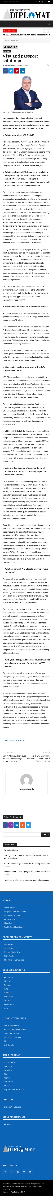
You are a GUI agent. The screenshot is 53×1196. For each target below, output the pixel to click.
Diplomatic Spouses (12, 1107)
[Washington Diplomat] (26, 13)
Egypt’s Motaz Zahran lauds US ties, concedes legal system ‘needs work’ (14, 758)
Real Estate (9, 1004)
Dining (7, 985)
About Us (8, 1085)
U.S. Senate (9, 1045)
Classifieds (8, 923)
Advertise (8, 1070)
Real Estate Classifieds (13, 927)
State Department (11, 1033)
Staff (6, 1074)
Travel (6, 1008)
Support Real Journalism (14, 1089)
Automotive (9, 977)
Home (7, 40)
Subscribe (8, 1081)
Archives (7, 1078)
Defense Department (13, 1037)
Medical (7, 981)
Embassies (8, 944)
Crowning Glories (11, 850)
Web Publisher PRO (18, 1192)
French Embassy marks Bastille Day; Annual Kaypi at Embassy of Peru (38, 758)
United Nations (10, 948)
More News (15, 40)
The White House (11, 1025)
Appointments (10, 919)
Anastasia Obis (10, 65)
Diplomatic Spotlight (13, 915)
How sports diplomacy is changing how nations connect (27, 880)
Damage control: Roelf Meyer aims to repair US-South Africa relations (26, 857)
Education (8, 996)
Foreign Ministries (12, 952)
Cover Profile (9, 907)
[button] (49, 24)
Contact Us (8, 1066)
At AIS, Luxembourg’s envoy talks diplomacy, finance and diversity (27, 865)
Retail (6, 989)
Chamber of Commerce (14, 960)
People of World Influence (15, 911)
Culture (7, 1000)
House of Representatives (15, 1029)
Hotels (7, 992)
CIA (5, 1041)
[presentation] (44, 31)
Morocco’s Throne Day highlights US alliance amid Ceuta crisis (27, 873)
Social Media (9, 1062)
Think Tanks (9, 956)
